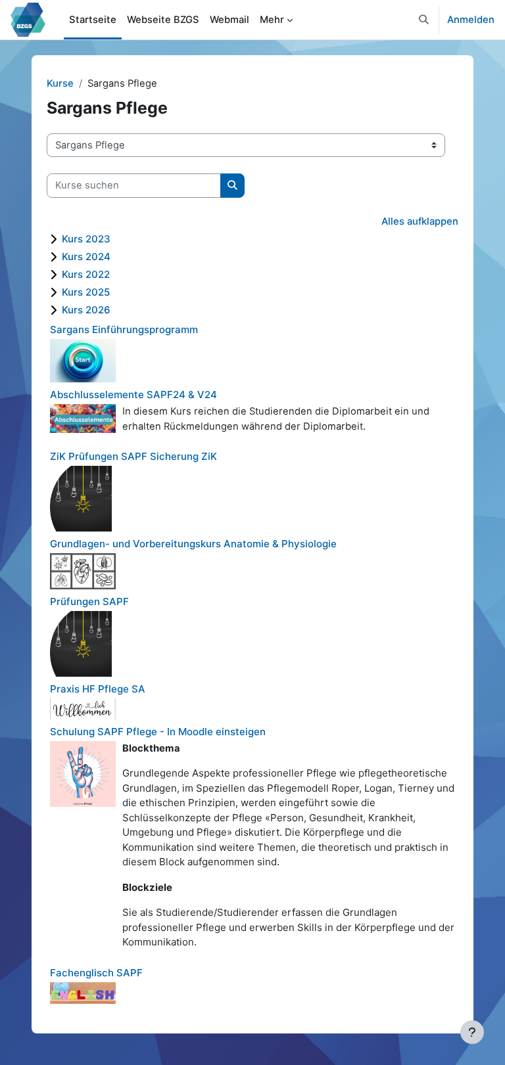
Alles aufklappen (419, 221)
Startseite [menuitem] (92, 20)
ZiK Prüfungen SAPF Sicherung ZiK (133, 456)
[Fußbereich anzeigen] (472, 1032)
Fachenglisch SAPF (96, 972)
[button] (424, 19)
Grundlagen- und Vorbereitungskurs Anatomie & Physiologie (193, 543)
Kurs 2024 (86, 256)
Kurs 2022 (86, 274)
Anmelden (470, 20)
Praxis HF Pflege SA (97, 689)
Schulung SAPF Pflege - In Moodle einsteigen (158, 731)
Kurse (60, 83)
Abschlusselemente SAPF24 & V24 (133, 394)
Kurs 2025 (86, 292)
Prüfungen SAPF (89, 601)
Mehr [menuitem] (272, 20)
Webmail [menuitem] (229, 20)
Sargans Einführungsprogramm (124, 329)
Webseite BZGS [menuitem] (163, 20)
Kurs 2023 (86, 239)
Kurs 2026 (86, 310)
